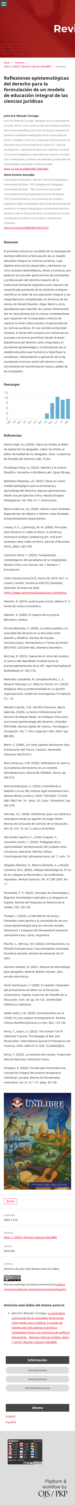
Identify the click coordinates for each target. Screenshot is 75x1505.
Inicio (7, 62)
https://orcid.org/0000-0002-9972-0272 (26, 227)
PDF (11, 1201)
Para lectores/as (37, 1370)
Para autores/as (37, 1379)
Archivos (20, 62)
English (10, 1416)
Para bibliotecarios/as (37, 1388)
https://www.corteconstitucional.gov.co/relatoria (35, 592)
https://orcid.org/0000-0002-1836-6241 (26, 168)
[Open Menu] (4, 4)
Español (11, 1422)
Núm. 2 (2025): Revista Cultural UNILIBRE (27, 66)
